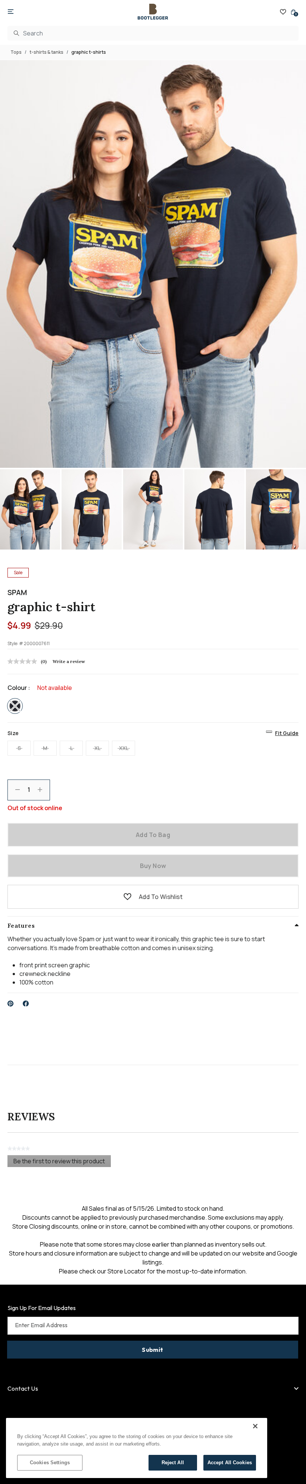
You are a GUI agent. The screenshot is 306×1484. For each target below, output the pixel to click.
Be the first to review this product (62, 1162)
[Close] (255, 1426)
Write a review (69, 661)
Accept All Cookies (229, 1462)
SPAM (17, 592)
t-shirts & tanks (46, 52)
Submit (152, 1349)
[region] (136, 1448)
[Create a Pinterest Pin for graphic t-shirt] (10, 1004)
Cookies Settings (50, 1462)
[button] (127, 896)
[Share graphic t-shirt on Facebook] (26, 1004)
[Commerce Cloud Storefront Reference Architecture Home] (153, 12)
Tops (16, 52)
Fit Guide (287, 733)
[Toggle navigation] (10, 12)
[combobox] (153, 33)
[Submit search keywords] (16, 33)
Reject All (173, 1462)
